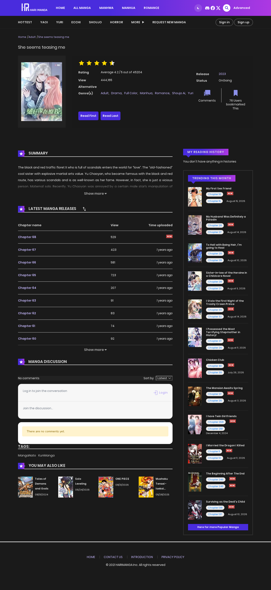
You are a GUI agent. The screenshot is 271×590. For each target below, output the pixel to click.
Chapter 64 (27, 288)
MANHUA (128, 8)
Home (22, 37)
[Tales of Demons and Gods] (25, 487)
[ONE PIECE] (105, 487)
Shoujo (95, 22)
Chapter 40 (215, 366)
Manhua (146, 93)
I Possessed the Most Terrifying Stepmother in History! (223, 332)
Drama (116, 93)
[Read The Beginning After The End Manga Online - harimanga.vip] (195, 482)
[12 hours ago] (231, 224)
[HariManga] (35, 8)
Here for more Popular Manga (218, 527)
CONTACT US (113, 557)
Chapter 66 (27, 262)
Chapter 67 (27, 250)
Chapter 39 (215, 372)
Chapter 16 (214, 194)
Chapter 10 (214, 458)
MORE (135, 22)
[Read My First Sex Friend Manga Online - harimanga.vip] (195, 196)
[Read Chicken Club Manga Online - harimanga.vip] (195, 368)
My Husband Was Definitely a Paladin (226, 218)
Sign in (224, 22)
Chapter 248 (215, 486)
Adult (32, 37)
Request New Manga (169, 22)
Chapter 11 (214, 451)
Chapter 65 (27, 275)
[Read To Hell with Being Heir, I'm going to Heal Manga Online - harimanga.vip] (195, 253)
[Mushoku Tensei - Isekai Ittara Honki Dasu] (146, 487)
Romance (162, 93)
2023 (222, 74)
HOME (60, 8)
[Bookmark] (236, 93)
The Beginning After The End (225, 473)
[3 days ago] (231, 252)
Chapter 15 (214, 201)
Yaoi (44, 22)
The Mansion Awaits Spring (224, 388)
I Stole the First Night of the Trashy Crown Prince (225, 302)
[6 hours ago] (230, 193)
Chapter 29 (215, 253)
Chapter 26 (215, 347)
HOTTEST (25, 22)
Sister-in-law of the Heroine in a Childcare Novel (226, 274)
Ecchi (76, 22)
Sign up (243, 22)
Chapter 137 (215, 514)
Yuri (59, 22)
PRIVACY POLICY (173, 557)
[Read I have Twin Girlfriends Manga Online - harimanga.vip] (195, 424)
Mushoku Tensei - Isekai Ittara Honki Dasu (164, 488)
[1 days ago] (232, 478)
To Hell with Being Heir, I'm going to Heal (224, 246)
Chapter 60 (27, 338)
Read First (88, 116)
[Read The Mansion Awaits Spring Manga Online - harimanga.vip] (195, 396)
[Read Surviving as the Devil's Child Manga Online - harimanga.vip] (195, 510)
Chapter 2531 (216, 422)
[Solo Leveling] (65, 487)
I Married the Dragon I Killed (225, 445)
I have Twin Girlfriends (221, 416)
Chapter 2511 (215, 428)
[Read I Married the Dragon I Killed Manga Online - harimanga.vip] (195, 453)
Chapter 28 (215, 225)
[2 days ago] (229, 450)
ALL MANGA (82, 8)
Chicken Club (215, 360)
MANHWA (106, 8)
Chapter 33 (215, 310)
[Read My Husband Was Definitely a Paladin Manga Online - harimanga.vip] (195, 224)
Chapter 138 (215, 507)
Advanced (242, 8)
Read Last (110, 116)
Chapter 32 (215, 316)
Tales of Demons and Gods (41, 483)
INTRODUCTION (142, 557)
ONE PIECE (122, 479)
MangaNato (27, 455)
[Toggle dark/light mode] (198, 8)
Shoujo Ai (178, 93)
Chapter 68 (27, 237)
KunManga (46, 455)
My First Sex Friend (218, 188)
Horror (116, 22)
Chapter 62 (27, 313)
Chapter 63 (27, 300)
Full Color (130, 93)
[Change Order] (84, 209)
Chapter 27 (214, 232)
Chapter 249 (215, 479)
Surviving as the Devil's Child (225, 501)
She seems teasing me (53, 37)
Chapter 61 (26, 326)
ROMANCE (151, 8)
